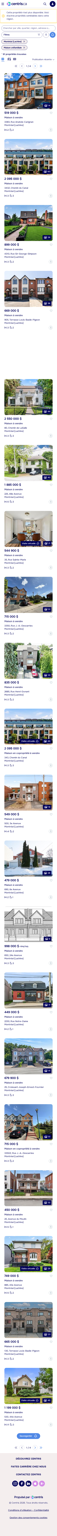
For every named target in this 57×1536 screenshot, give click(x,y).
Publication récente (42, 59)
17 (49, 1004)
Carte (8, 59)
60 (49, 171)
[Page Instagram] (15, 1483)
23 (49, 1334)
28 (49, 873)
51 (49, 609)
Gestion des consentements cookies (28, 1517)
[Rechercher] (45, 4)
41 (49, 1070)
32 (49, 1202)
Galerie (2, 59)
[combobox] (28, 28)
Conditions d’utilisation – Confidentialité (28, 1510)
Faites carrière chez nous (28, 1466)
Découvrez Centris (28, 1458)
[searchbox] (26, 28)
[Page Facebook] (22, 1483)
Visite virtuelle (29, 543)
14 (49, 105)
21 (49, 543)
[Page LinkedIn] (28, 1483)
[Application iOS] (35, 1483)
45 (49, 1400)
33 (49, 675)
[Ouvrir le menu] (3, 4)
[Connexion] (53, 4)
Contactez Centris (28, 1474)
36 (49, 303)
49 (49, 741)
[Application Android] (42, 1483)
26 (49, 237)
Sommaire (14, 59)
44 (49, 411)
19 (49, 807)
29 (49, 1268)
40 (49, 477)
